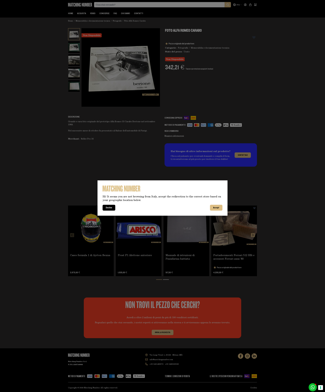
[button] (313, 387)
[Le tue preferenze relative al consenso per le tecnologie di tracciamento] (320, 387)
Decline (109, 207)
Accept (216, 207)
